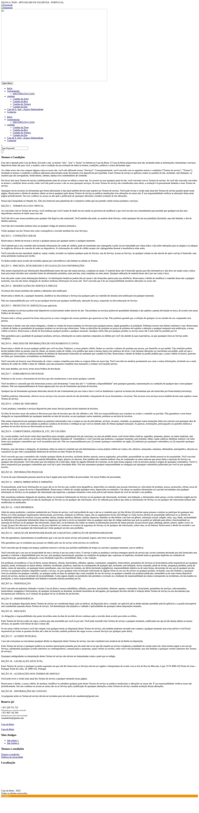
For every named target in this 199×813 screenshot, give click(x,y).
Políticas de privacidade (12, 757)
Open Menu (7, 83)
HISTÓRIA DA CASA (24, 93)
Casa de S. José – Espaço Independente (25, 109)
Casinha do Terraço (22, 104)
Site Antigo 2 (13, 743)
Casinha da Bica (20, 101)
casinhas (11, 96)
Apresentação (13, 91)
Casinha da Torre (21, 99)
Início (9, 88)
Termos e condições (10, 754)
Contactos (11, 112)
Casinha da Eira (20, 106)
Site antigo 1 (13, 740)
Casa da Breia (7, 724)
